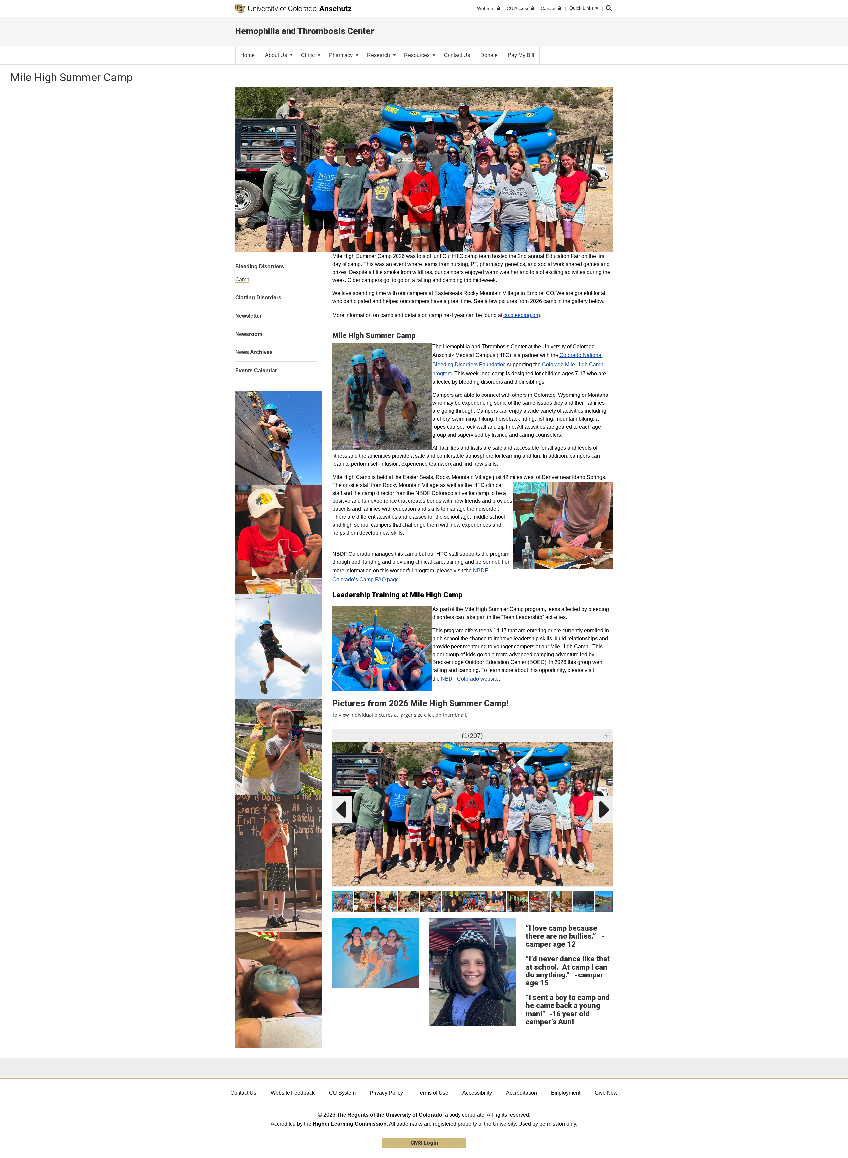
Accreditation (521, 1093)
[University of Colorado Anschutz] (293, 8)
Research (379, 55)
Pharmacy (341, 55)
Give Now (606, 1093)
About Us (276, 55)
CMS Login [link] (424, 1143)
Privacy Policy (386, 1093)
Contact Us (243, 1093)
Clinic (308, 55)
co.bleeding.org (522, 315)
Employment (565, 1093)
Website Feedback (293, 1093)
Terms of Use (432, 1093)
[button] (606, 735)
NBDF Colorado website (470, 679)
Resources (417, 55)
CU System (342, 1093)
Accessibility (477, 1093)
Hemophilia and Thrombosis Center (304, 31)
